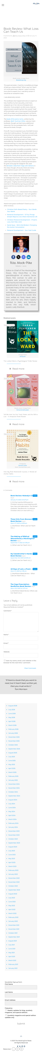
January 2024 (13, 827)
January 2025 (13, 780)
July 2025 (11, 756)
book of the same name (15, 119)
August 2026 (12, 706)
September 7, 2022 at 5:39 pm (20, 542)
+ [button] (17, 1049)
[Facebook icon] (17, 1046)
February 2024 (13, 823)
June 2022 (12, 901)
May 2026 (11, 717)
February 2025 (13, 776)
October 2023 (13, 839)
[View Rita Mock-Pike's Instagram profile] (24, 257)
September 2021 (14, 937)
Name (6, 634)
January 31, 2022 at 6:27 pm (19, 500)
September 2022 (14, 890)
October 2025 (13, 745)
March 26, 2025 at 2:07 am (19, 588)
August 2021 (12, 941)
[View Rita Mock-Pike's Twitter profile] (18, 257)
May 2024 (11, 811)
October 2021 (12, 933)
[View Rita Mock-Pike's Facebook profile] (13, 257)
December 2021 (13, 925)
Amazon (23, 356)
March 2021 (12, 960)
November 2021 (13, 929)
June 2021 (11, 948)
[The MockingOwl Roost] (36, 3)
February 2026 (13, 729)
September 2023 (14, 843)
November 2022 (13, 882)
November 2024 (14, 788)
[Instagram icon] (24, 1046)
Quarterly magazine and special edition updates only (20, 1016)
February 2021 (13, 964)
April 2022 (11, 909)
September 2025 (14, 749)
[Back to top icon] (21, 1036)
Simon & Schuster (22, 410)
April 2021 (11, 956)
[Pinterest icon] (22, 1046)
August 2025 (12, 753)
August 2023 (12, 847)
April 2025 (11, 768)
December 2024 (14, 784)
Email (6, 643)
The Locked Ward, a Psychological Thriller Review (20, 361)
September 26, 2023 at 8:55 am (21, 558)
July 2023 (11, 851)
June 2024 (12, 807)
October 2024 (13, 792)
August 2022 (12, 894)
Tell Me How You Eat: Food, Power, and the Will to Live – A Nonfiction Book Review (21, 415)
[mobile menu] (3, 5)
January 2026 (13, 733)
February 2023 (13, 870)
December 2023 (13, 831)
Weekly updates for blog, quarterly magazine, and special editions (18, 1011)
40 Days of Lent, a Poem (21, 569)
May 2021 (11, 952)
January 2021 (12, 968)
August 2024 (12, 800)
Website (6, 652)
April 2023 (11, 862)
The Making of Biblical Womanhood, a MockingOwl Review (23, 538)
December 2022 (13, 878)
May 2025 (11, 764)
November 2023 (13, 835)
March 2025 (12, 772)
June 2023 (12, 854)
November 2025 (13, 741)
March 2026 (12, 725)
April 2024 (12, 815)
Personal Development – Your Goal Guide (21, 230)
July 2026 (11, 709)
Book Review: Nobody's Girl (22, 496)
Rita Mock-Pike (20, 36)
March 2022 (12, 913)
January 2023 (13, 874)
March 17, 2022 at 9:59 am (19, 523)
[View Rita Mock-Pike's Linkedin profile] (29, 257)
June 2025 (12, 760)
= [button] (21, 1049)
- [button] (13, 1049)
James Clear (22, 465)
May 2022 (11, 905)
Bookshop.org (21, 80)
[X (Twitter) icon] (20, 1046)
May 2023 (11, 858)
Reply (35, 495)
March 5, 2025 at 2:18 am (19, 571)
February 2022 (13, 917)
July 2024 (11, 803)
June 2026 (12, 713)
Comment (8, 611)
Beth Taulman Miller (18, 121)
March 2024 (12, 819)
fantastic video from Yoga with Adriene (20, 166)
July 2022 (11, 898)
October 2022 (13, 886)
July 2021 (11, 945)
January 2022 (13, 921)
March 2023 (12, 866)
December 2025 (13, 737)
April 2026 (11, 721)
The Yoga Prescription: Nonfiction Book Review (21, 585)
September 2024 (14, 796)
